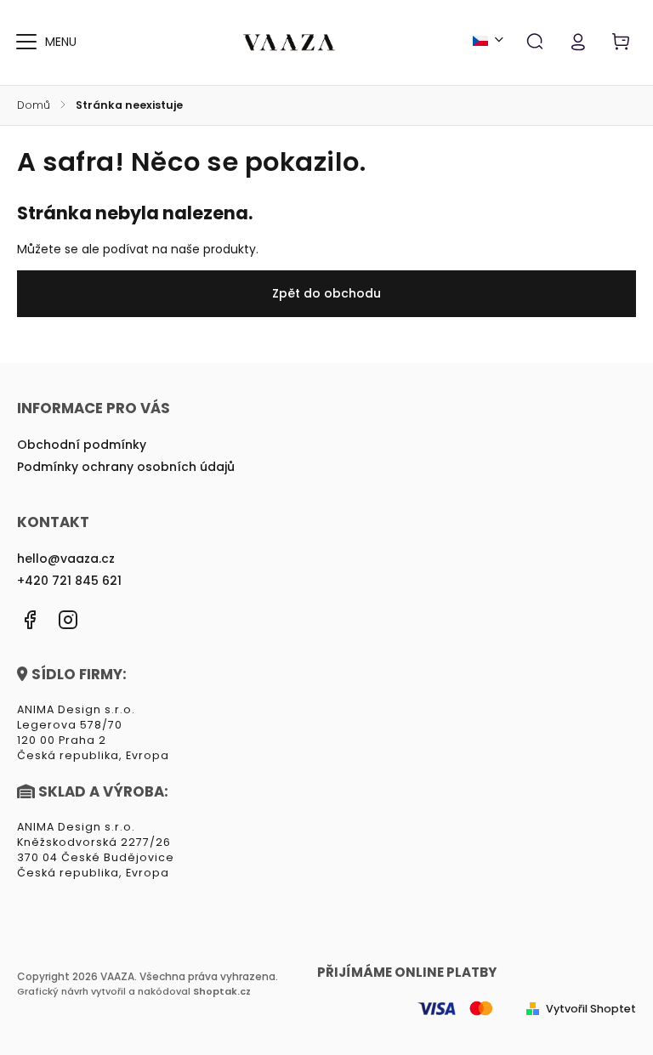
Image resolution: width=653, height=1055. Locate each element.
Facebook (30, 619)
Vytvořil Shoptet (591, 1008)
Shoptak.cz (222, 991)
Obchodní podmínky (81, 444)
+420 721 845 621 (69, 580)
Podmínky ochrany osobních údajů (126, 466)
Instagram (68, 619)
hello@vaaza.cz (66, 558)
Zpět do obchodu (326, 293)
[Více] (26, 41)
